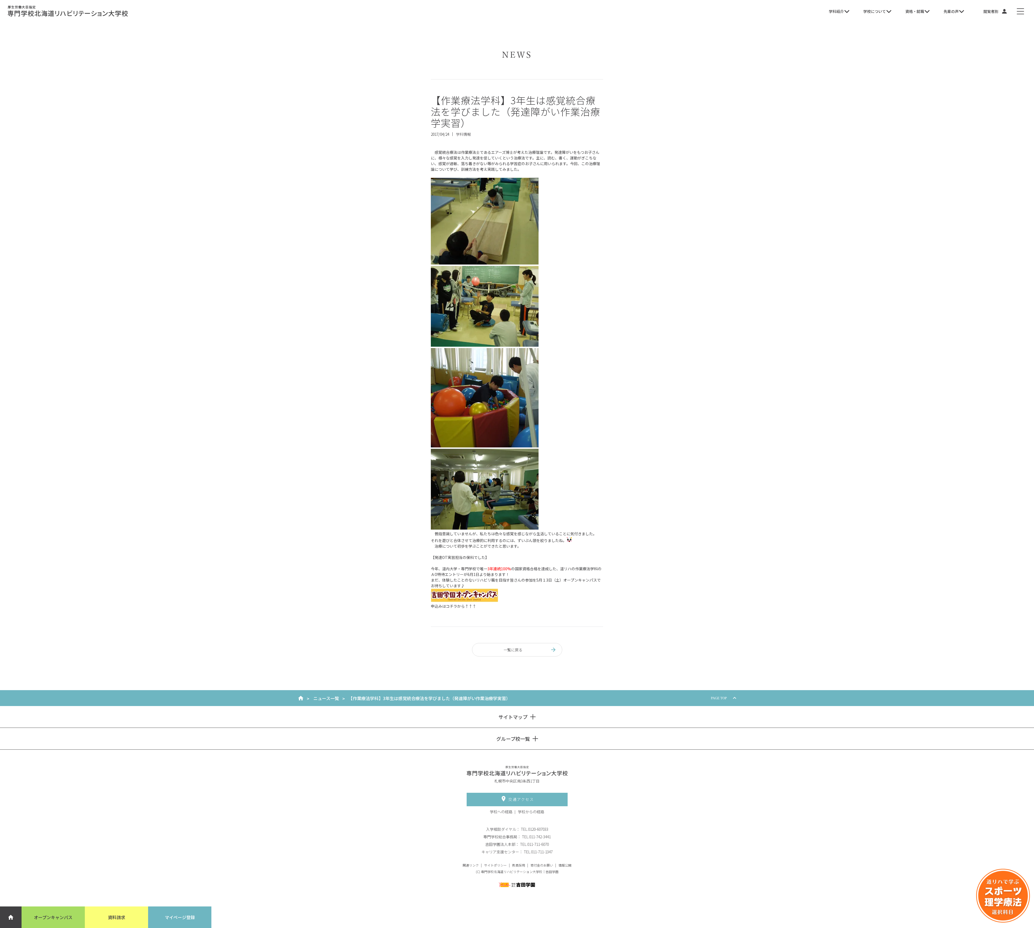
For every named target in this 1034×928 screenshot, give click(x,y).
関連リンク (471, 865)
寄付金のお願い (541, 865)
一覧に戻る (513, 649)
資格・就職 (914, 11)
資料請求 (116, 917)
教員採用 (518, 865)
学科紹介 (836, 11)
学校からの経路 (531, 811)
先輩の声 (951, 11)
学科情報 (463, 134)
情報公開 (564, 865)
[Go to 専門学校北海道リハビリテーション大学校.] (300, 698)
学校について (874, 11)
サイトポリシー (495, 865)
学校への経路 (501, 811)
